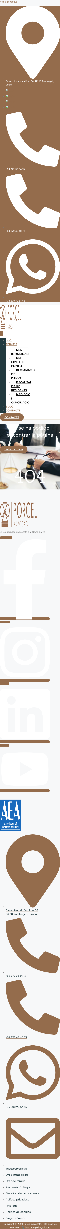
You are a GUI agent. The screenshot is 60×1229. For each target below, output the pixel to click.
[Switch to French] (10, 101)
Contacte (13, 410)
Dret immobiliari (20, 352)
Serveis (11, 344)
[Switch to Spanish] (11, 107)
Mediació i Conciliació (20, 398)
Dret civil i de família (18, 362)
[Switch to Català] (10, 90)
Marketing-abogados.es (38, 1227)
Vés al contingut (8, 1)
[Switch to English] (10, 96)
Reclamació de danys (23, 374)
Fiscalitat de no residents (21, 386)
